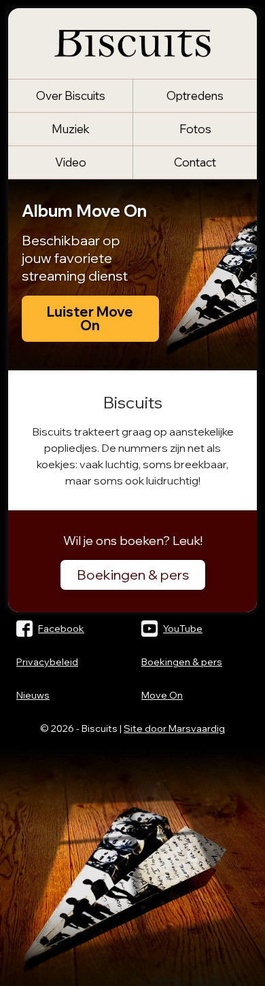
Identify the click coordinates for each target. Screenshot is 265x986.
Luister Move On (90, 318)
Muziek (71, 129)
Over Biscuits (70, 95)
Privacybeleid (47, 662)
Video (70, 162)
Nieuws (33, 695)
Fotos (195, 129)
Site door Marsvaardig (174, 728)
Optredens (195, 95)
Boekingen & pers (133, 574)
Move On (162, 695)
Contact (195, 162)
